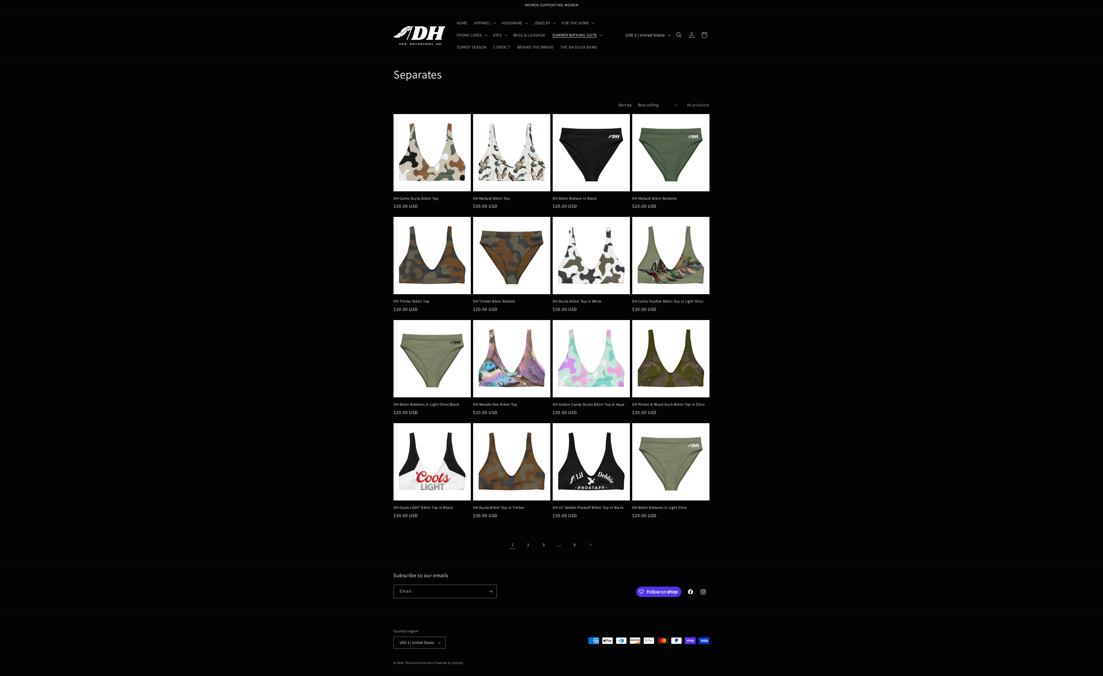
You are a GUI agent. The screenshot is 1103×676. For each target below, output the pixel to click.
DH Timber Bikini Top (411, 301)
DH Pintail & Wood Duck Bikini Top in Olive (668, 404)
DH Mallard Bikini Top (491, 198)
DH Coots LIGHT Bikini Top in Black (423, 507)
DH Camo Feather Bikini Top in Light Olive (667, 301)
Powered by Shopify (449, 663)
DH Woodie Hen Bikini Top (495, 404)
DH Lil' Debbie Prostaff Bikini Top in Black (588, 507)
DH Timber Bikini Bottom (494, 301)
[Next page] (590, 544)
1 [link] (513, 545)
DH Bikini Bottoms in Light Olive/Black (426, 404)
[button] (484, 23)
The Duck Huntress (419, 663)
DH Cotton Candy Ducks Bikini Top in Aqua (589, 404)
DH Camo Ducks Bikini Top (416, 198)
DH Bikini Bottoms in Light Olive (659, 507)
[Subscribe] (490, 591)
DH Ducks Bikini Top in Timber (498, 507)
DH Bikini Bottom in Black (575, 198)
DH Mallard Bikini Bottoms (654, 198)
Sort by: (625, 104)
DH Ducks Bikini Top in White (577, 301)
